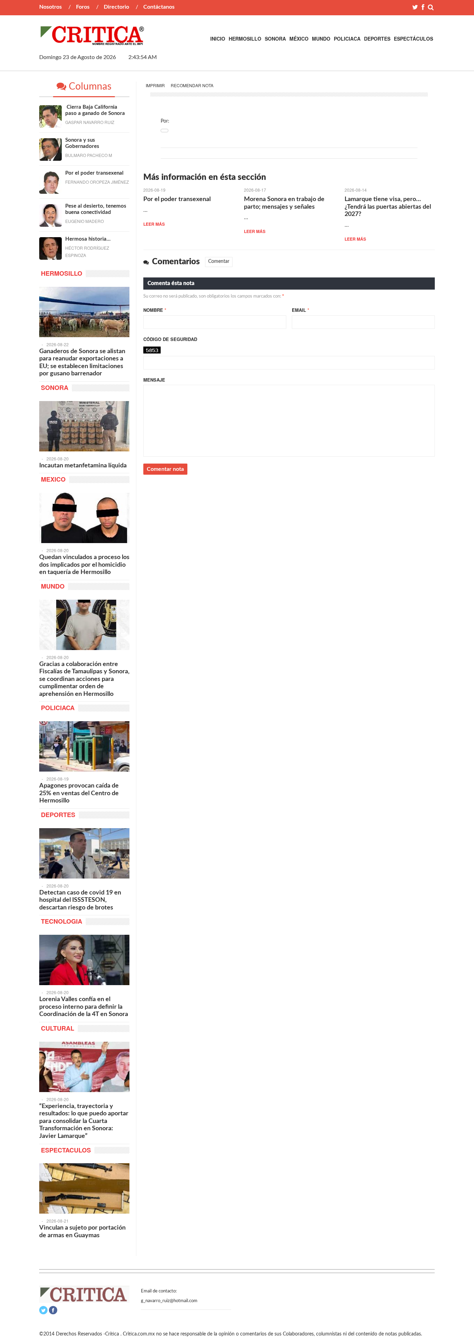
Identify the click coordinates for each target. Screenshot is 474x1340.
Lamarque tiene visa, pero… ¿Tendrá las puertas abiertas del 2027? (388, 206)
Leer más (154, 224)
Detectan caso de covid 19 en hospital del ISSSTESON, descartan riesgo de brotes (80, 900)
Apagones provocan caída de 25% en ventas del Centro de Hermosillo (79, 793)
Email (300, 310)
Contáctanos (159, 7)
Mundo (321, 38)
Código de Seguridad (170, 339)
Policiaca (347, 38)
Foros (83, 7)
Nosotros (50, 7)
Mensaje (154, 379)
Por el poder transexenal (177, 199)
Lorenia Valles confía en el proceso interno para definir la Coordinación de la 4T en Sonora (83, 1006)
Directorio (116, 7)
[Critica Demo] (92, 41)
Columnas (88, 86)
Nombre (154, 310)
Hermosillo (245, 38)
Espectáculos (413, 38)
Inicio (217, 38)
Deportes (377, 38)
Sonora (275, 38)
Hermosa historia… (88, 239)
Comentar (218, 261)
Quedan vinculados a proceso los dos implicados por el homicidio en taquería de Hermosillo (84, 564)
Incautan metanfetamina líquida (83, 466)
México (298, 38)
